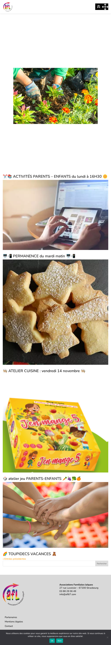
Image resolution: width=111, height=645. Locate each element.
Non (60, 641)
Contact (9, 626)
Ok (52, 641)
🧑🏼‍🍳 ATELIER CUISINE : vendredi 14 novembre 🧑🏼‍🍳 (44, 370)
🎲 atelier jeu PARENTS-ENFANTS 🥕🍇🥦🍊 (42, 478)
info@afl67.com (67, 594)
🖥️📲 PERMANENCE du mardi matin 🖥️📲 (39, 256)
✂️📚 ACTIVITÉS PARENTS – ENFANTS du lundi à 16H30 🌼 (55, 176)
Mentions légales (14, 621)
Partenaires (11, 617)
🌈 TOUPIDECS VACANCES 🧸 (30, 553)
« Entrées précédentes (14, 558)
